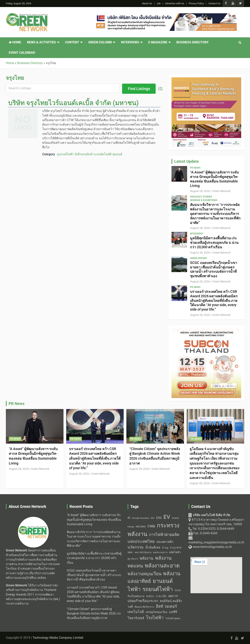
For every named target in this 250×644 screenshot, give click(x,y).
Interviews (130, 42)
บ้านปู (165, 547)
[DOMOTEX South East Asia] (206, 79)
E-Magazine (157, 42)
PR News (195, 167)
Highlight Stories (201, 196)
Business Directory (192, 42)
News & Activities (41, 42)
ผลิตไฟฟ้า (175, 552)
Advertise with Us (174, 3)
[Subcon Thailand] (206, 330)
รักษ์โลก (150, 596)
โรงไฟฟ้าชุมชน (172, 618)
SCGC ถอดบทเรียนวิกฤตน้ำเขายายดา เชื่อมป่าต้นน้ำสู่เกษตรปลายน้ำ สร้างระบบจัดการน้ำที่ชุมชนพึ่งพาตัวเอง (213, 269)
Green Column (100, 42)
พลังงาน (146, 558)
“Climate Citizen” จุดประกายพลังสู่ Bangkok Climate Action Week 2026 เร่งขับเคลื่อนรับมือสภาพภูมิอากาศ (94, 613)
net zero (141, 526)
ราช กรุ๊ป (161, 596)
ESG (159, 518)
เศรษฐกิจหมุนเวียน (156, 612)
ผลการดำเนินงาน (143, 552)
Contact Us (214, 3)
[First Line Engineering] (166, 15)
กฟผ (151, 526)
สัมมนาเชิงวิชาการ (144, 607)
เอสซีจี (173, 612)
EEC (152, 518)
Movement (196, 233)
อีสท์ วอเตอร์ (166, 606)
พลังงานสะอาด (162, 565)
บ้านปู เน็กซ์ (175, 548)
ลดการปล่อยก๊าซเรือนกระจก (153, 598)
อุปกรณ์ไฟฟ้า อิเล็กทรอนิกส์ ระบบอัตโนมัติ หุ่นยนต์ (89, 154)
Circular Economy (140, 518)
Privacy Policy (196, 3)
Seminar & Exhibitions (203, 200)
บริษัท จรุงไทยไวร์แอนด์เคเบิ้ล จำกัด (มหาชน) (73, 103)
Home (16, 42)
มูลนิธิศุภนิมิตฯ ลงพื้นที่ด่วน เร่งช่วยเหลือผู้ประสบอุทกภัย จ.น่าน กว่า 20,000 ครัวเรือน (214, 242)
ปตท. (130, 552)
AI (129, 518)
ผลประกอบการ (160, 552)
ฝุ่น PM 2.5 (133, 559)
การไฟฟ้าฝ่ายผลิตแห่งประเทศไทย (153, 538)
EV (166, 517)
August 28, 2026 (200, 191)
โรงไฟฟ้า (155, 617)
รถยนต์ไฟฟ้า (157, 589)
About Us (147, 3)
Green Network (221, 191)
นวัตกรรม (136, 547)
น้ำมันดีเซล (152, 547)
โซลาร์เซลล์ (136, 618)
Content (72, 42)
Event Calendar (22, 52)
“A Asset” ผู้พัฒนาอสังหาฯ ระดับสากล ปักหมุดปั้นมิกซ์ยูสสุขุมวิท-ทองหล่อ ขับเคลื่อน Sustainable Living (214, 179)
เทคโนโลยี (136, 612)
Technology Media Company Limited (58, 638)
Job (158, 3)
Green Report (198, 258)
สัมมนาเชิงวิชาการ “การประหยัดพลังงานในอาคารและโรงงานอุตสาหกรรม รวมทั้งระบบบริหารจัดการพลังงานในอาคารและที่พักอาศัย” (215, 213)
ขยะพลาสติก (164, 542)
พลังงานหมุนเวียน (144, 573)
